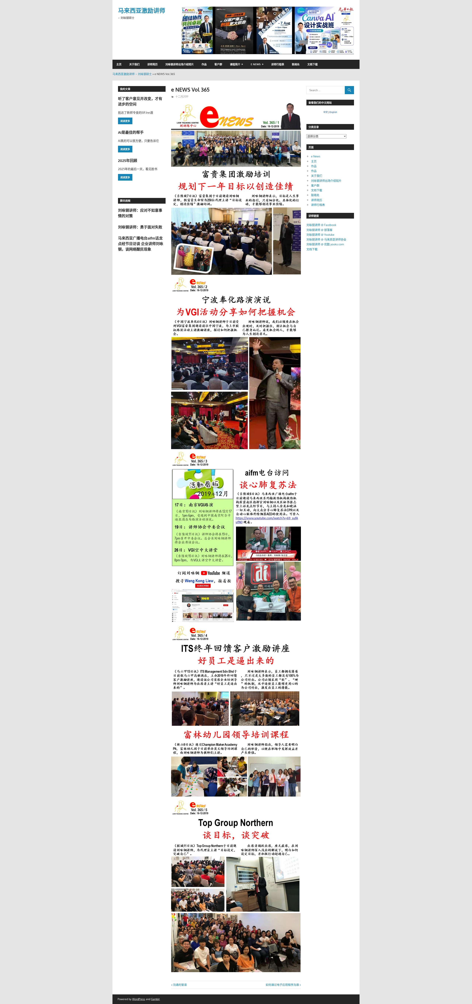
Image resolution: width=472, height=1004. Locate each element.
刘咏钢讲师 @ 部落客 (319, 230)
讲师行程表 (277, 64)
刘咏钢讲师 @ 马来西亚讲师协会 (326, 239)
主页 (119, 64)
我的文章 (125, 88)
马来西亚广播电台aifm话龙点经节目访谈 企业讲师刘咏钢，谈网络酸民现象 (140, 244)
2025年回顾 (127, 160)
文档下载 (312, 64)
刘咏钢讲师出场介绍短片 (179, 64)
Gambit (155, 999)
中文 (325, 112)
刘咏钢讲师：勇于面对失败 (140, 227)
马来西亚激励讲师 (141, 10)
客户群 (218, 64)
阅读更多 (125, 120)
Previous (186, 29)
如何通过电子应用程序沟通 (282, 984)
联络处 (296, 64)
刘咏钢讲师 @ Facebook (321, 225)
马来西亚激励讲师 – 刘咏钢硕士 (132, 74)
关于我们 (134, 64)
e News (256, 64)
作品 (204, 64)
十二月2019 (181, 96)
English (333, 112)
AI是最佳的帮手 (131, 132)
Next (349, 29)
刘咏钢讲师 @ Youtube (320, 234)
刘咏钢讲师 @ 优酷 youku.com (325, 244)
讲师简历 (152, 64)
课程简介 (235, 64)
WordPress (138, 999)
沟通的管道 (180, 984)
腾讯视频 (125, 200)
